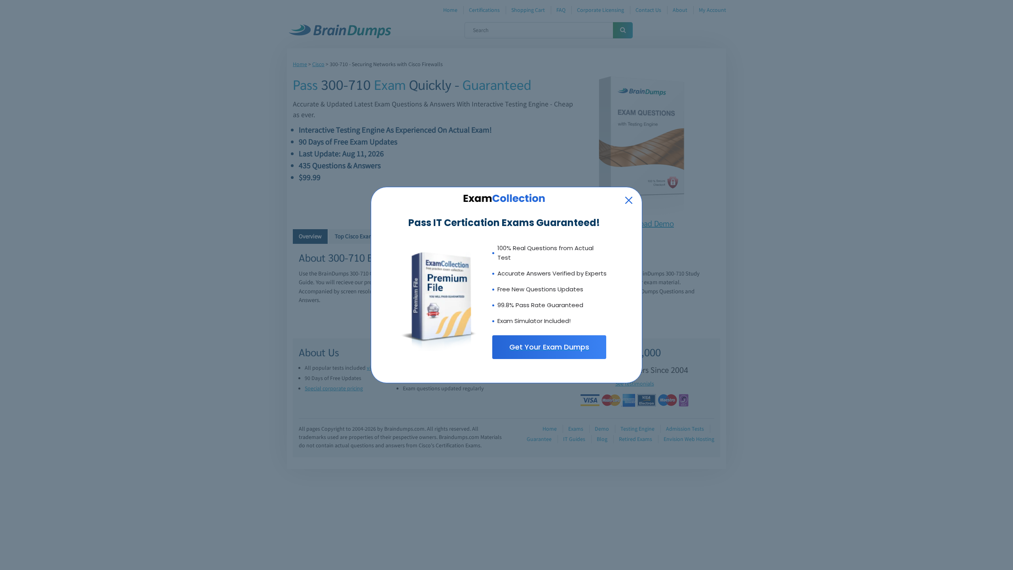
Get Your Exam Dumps (549, 347)
